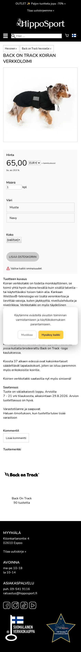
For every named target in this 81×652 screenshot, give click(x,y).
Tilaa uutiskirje (13, 551)
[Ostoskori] (67, 36)
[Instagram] (15, 606)
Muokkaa (27, 335)
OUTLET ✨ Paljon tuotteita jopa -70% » (40, 4)
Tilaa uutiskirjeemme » (40, 10)
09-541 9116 (20, 589)
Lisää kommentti (16, 438)
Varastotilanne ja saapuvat (21, 409)
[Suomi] (75, 36)
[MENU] (5, 35)
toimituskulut (49, 163)
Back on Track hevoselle (36, 48)
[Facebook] (6, 606)
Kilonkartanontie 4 (16, 538)
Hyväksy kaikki (51, 335)
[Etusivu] (40, 28)
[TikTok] (24, 606)
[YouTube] (32, 606)
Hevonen (11, 48)
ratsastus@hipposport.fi (20, 593)
